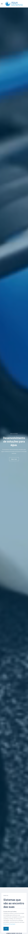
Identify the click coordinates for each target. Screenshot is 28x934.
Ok (6, 928)
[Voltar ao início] (14, 3)
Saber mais (14, 459)
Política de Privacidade (9, 924)
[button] (2, 3)
